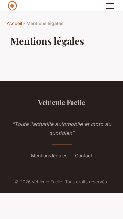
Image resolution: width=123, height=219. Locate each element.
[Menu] (109, 6)
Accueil (14, 23)
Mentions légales (49, 155)
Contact (83, 155)
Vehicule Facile (61, 102)
